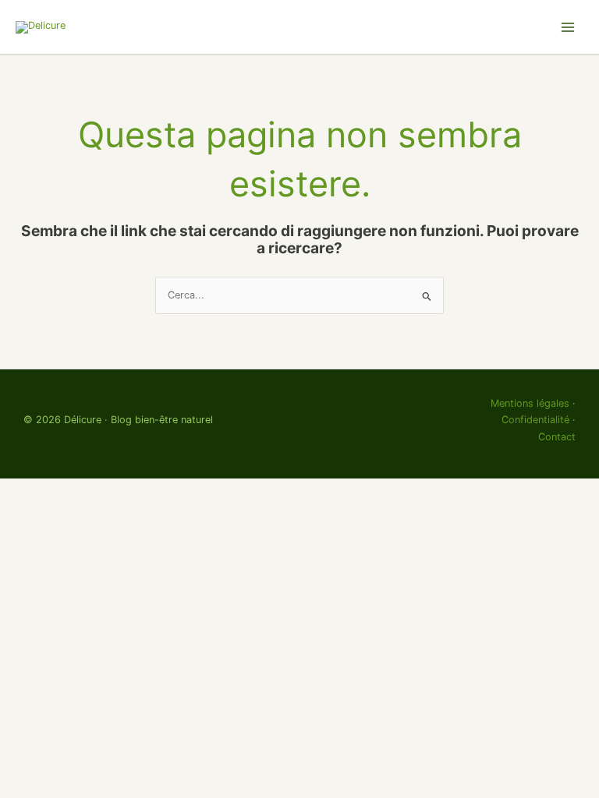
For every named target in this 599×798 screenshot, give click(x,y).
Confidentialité (535, 419)
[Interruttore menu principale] (568, 27)
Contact (557, 437)
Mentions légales (530, 403)
